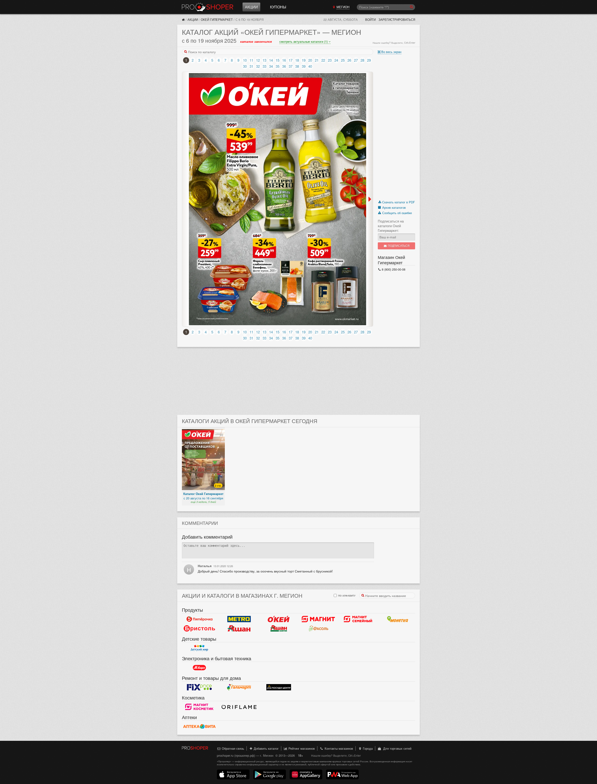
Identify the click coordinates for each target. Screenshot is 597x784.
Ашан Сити (278, 628)
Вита (199, 726)
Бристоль (199, 628)
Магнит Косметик (199, 707)
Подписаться (398, 245)
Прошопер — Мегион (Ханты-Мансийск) (207, 7)
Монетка (397, 619)
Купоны (278, 7)
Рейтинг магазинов (301, 748)
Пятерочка (199, 619)
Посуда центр (278, 687)
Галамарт (239, 687)
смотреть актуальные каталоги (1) (304, 41)
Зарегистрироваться (396, 19)
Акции (251, 7)
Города (367, 748)
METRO (239, 619)
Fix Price (199, 687)
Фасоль (318, 628)
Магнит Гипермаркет (358, 619)
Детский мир (199, 648)
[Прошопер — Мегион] (183, 19)
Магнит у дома (318, 619)
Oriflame (239, 707)
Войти (370, 19)
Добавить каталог (266, 748)
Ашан (239, 628)
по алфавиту (346, 595)
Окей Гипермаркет (217, 19)
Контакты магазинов (338, 748)
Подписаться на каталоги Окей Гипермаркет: (391, 226)
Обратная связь (232, 748)
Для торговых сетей (396, 748)
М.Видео (199, 667)
